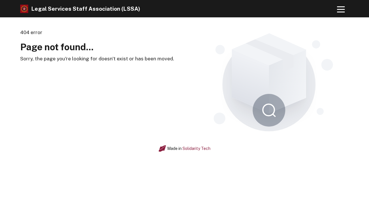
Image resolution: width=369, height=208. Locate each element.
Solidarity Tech (196, 148)
